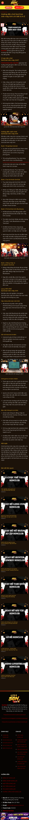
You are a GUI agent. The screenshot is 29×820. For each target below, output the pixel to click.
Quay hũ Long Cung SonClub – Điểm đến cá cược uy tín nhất (9, 516)
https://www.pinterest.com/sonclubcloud (14, 722)
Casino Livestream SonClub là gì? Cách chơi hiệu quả (8, 676)
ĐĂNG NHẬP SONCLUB (10, 781)
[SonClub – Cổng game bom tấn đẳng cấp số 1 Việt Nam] (14, 2)
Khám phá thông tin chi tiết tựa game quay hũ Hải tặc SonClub (9, 622)
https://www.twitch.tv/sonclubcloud (14, 714)
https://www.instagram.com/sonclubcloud (14, 718)
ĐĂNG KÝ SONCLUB (9, 778)
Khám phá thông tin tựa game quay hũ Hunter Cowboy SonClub (9, 569)
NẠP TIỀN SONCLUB (9, 783)
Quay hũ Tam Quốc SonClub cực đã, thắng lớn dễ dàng (8, 596)
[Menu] (2, 2)
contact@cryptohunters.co (15, 805)
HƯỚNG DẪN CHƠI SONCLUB (12, 791)
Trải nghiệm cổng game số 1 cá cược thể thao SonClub (8, 489)
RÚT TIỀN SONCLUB (9, 786)
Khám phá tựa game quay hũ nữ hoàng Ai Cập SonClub (8, 543)
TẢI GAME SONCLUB (9, 789)
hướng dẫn (4, 12)
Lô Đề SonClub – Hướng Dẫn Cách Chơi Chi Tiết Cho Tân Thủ (9, 649)
